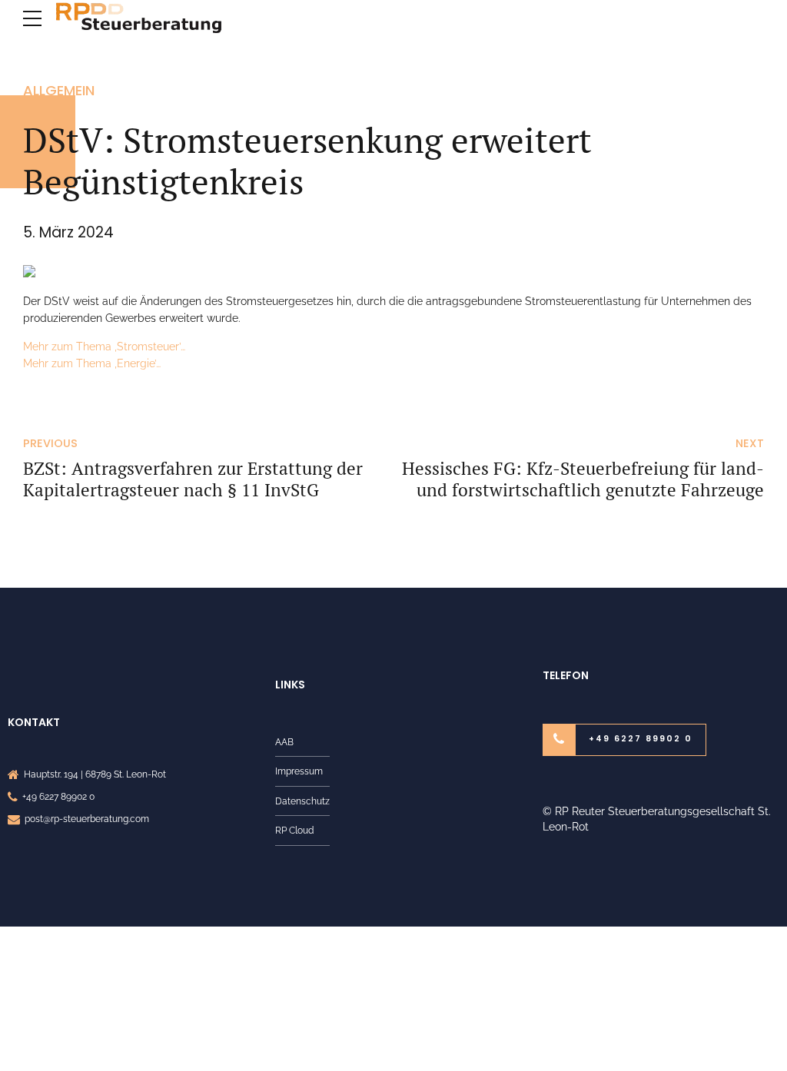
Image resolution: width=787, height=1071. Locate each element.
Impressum (299, 771)
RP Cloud (294, 830)
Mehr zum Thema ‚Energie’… (92, 363)
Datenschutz (302, 801)
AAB (284, 742)
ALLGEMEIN (59, 90)
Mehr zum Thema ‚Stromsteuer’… (104, 346)
